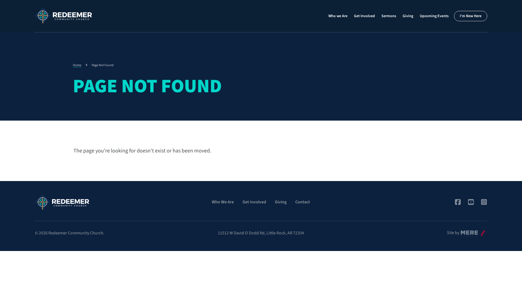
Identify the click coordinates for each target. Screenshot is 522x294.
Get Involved (364, 16)
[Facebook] (458, 202)
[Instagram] (484, 202)
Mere (465, 231)
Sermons (388, 16)
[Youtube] (471, 202)
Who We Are (223, 202)
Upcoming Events (434, 16)
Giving (408, 16)
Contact (302, 202)
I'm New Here (470, 16)
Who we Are (337, 16)
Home (77, 65)
